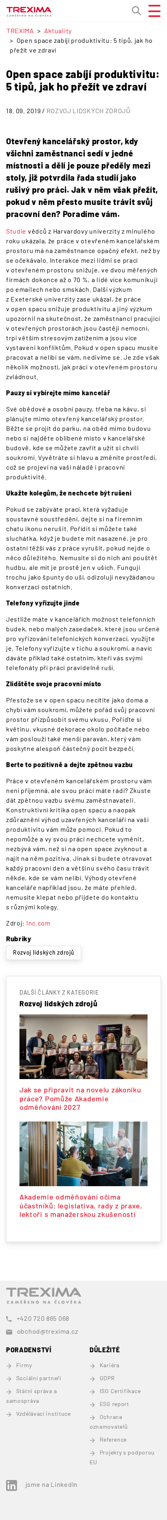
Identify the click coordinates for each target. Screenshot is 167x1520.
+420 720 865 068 (43, 1318)
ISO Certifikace (120, 1390)
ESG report (114, 1403)
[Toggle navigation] (151, 11)
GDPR (107, 1378)
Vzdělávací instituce (43, 1413)
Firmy (24, 1365)
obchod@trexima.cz (47, 1331)
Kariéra (110, 1365)
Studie (16, 231)
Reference (113, 1439)
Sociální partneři (39, 1378)
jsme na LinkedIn (52, 1484)
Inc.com (38, 923)
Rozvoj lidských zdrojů (89, 110)
